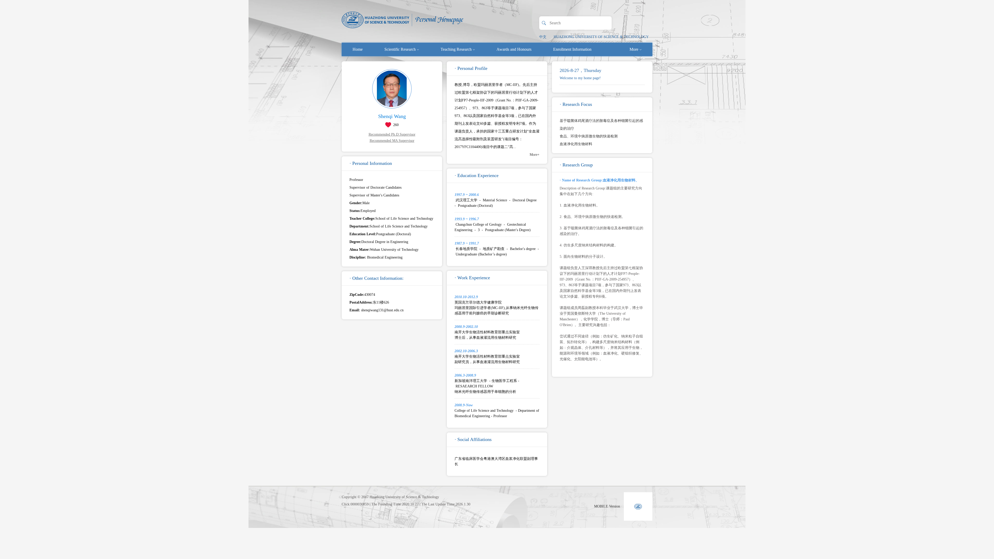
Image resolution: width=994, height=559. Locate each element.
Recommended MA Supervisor (392, 141)
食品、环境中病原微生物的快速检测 (589, 136)
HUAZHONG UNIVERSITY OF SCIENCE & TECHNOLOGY (601, 37)
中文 (542, 37)
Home (358, 49)
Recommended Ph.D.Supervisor (392, 134)
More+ (534, 155)
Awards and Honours (513, 49)
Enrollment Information (572, 49)
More (634, 49)
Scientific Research (400, 49)
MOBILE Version (607, 506)
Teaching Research (456, 49)
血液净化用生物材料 (576, 144)
